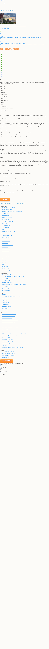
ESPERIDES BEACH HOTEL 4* (7, 221)
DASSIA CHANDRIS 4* (6, 278)
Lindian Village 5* (5, 213)
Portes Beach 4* (5, 258)
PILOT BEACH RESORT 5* (7, 318)
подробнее (5, 200)
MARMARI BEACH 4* (6, 304)
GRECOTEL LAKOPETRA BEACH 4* (8, 355)
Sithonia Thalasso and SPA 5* (7, 239)
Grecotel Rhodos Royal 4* (7, 217)
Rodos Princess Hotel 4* (6, 229)
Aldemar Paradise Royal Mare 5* (8, 207)
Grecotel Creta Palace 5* (7, 324)
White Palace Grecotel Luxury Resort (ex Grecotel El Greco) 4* (14, 333)
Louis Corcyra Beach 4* (6, 280)
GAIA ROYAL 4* (5, 308)
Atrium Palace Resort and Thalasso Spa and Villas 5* (12, 211)
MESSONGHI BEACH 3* (6, 290)
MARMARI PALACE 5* (6, 294)
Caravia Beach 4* (5, 300)
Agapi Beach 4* (5, 329)
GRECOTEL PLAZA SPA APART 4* (8, 339)
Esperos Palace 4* (5, 219)
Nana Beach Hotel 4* (6, 343)
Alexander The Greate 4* (7, 256)
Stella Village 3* (5, 345)
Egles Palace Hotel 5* (6, 237)
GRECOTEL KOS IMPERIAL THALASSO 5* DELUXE (11, 296)
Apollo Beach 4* (5, 223)
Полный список (6, 360)
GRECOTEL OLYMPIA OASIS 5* (8, 351)
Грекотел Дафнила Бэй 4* (7, 282)
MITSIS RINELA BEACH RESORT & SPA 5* (10, 320)
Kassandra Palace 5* (6, 241)
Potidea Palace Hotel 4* (6, 260)
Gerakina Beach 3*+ (6, 268)
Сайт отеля (2, 194)
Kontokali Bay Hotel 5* (6, 274)
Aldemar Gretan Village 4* (7, 337)
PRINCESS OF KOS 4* (6, 302)
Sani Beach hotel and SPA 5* (7, 245)
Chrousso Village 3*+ (6, 270)
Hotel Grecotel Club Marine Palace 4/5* (9, 335)
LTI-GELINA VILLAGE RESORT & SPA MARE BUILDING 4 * (13, 276)
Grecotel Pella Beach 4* (6, 253)
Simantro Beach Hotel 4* (7, 255)
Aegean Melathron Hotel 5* (7, 235)
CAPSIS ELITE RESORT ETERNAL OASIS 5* (10, 327)
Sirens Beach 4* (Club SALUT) (7, 341)
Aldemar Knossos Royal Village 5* (8, 322)
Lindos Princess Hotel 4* (6, 225)
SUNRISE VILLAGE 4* (6, 357)
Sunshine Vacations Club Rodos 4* (8, 231)
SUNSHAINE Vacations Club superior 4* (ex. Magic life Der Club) (14, 284)
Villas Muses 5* (5, 243)
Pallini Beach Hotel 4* (6, 264)
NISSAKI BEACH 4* (5, 288)
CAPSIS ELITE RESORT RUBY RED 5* (9, 314)
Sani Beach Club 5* (5, 251)
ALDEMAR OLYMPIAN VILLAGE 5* (8, 353)
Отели (5, 8)
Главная (1, 8)
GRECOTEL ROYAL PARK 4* (7, 306)
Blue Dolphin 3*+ (5, 266)
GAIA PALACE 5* (5, 298)
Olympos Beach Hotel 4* (7, 227)
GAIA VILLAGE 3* (5, 310)
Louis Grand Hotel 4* (6, 286)
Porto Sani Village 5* (6, 249)
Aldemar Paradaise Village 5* (7, 209)
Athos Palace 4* (5, 262)
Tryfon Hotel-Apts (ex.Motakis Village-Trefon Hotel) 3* (12, 347)
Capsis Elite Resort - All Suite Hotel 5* (9, 326)
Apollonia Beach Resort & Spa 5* (8, 316)
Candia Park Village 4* (6, 331)
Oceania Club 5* (5, 247)
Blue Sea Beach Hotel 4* (7, 215)
